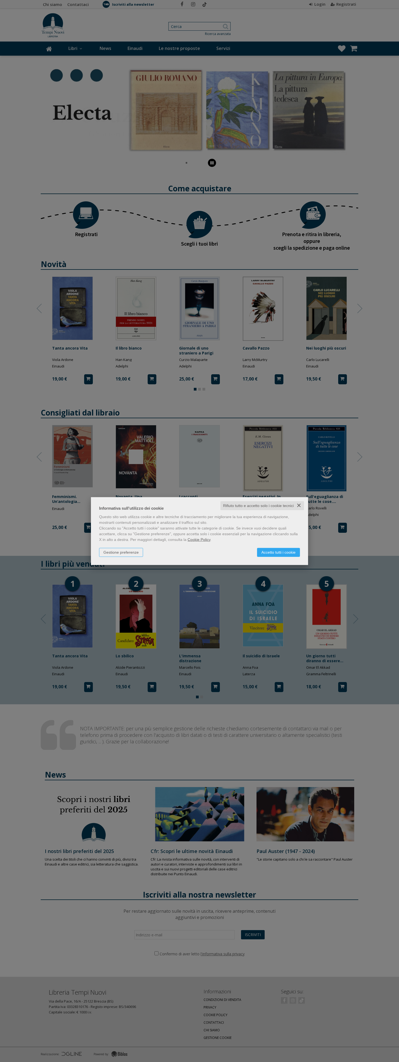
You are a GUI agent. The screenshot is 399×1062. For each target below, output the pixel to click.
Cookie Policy (199, 539)
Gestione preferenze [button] (121, 552)
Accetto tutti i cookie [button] (278, 552)
